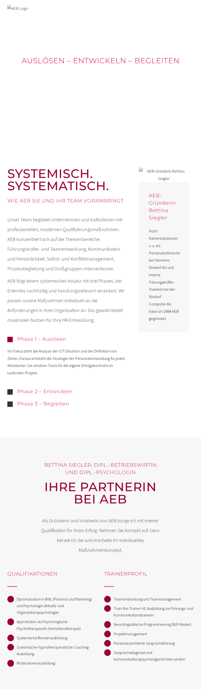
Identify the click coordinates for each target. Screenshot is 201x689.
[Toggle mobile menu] (192, 10)
